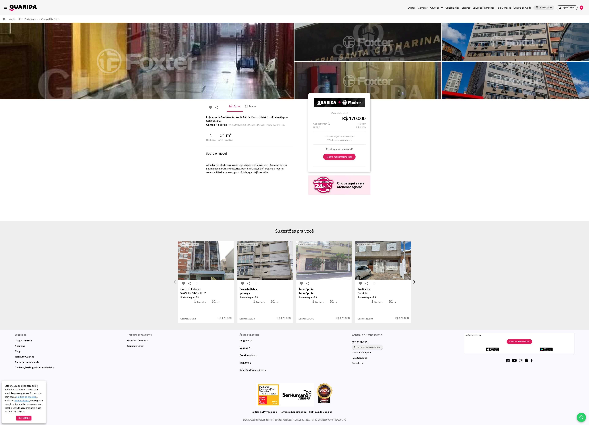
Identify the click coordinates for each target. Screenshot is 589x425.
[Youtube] (514, 360)
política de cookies (26, 396)
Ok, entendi (24, 418)
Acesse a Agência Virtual (519, 341)
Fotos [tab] (237, 106)
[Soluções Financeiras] (265, 370)
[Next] (584, 61)
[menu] (5, 7)
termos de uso (21, 400)
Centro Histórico (50, 18)
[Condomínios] (256, 355)
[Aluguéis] (251, 341)
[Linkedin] (508, 360)
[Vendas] (250, 348)
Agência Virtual (569, 8)
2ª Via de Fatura (546, 8)
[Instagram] (521, 360)
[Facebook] (531, 360)
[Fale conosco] (581, 417)
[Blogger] (526, 360)
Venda (12, 18)
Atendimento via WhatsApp (369, 347)
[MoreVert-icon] (197, 283)
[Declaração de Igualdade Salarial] (53, 367)
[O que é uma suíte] (329, 123)
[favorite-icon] (210, 107)
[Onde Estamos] (581, 8)
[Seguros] (251, 363)
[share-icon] (217, 107)
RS (19, 18)
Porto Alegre (31, 18)
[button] (436, 8)
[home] (23, 8)
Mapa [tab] (252, 106)
